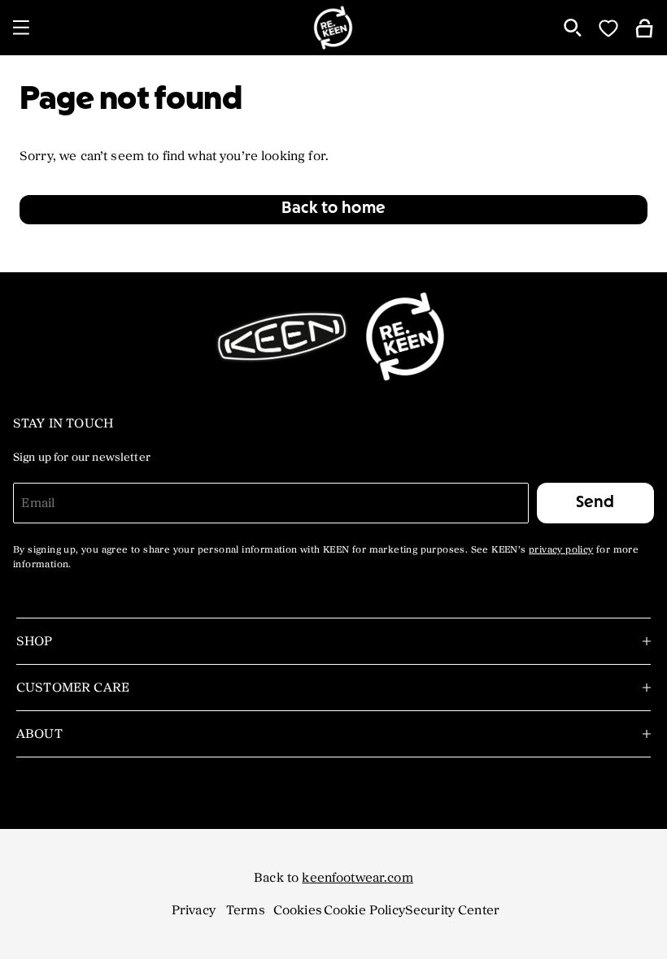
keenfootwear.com (357, 877)
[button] (333, 209)
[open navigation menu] (21, 28)
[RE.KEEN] (334, 27)
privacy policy (561, 550)
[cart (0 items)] (644, 27)
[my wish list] (608, 27)
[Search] (572, 27)
